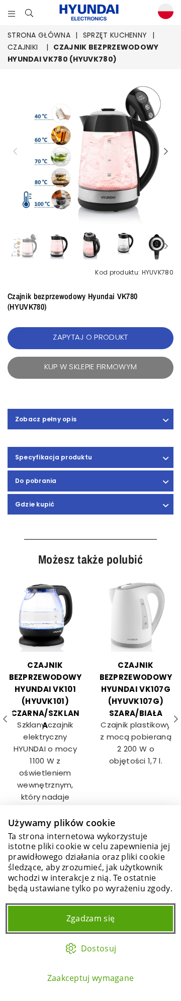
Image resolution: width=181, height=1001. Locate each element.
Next (165, 151)
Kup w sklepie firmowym (90, 366)
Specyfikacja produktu (53, 457)
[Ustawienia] (163, 13)
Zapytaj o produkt (90, 337)
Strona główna (39, 35)
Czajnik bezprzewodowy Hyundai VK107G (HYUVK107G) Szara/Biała (136, 689)
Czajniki (23, 47)
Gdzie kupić (35, 504)
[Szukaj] (29, 12)
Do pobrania (36, 480)
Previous (15, 151)
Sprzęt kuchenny (115, 35)
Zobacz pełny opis (45, 419)
